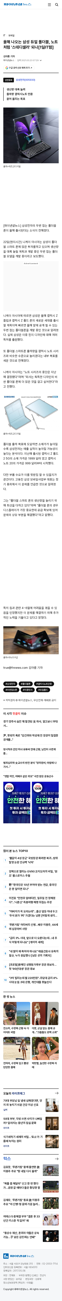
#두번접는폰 (11, 690)
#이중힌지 (27, 690)
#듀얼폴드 (43, 690)
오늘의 (14, 1093)
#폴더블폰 (25, 684)
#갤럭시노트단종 (44, 684)
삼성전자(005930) (25, 79)
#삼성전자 (10, 684)
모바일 (11, 35)
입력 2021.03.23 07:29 (28, 60)
